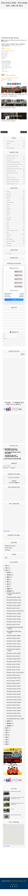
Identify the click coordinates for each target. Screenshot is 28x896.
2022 (6, 742)
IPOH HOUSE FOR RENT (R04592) (14, 646)
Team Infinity (9, 548)
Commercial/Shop (10, 141)
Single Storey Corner (10, 177)
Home (6, 558)
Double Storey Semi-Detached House (14, 168)
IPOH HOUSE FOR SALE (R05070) (14, 661)
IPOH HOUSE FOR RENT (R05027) (14, 713)
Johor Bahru (9, 253)
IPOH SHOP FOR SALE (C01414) (13, 624)
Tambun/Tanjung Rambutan (12, 230)
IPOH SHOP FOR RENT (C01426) (13, 667)
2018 (6, 737)
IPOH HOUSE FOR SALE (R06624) (8, 107)
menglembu (8, 243)
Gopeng (8, 211)
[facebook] (10, 886)
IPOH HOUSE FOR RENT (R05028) (14, 678)
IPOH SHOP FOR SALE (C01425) (13, 664)
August (8, 588)
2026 (20, 286)
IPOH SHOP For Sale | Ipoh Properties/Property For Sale (11, 456)
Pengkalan (8, 219)
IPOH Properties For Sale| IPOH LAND (13, 459)
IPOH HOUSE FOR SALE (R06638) (8, 121)
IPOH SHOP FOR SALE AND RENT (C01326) (13, 650)
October (9, 721)
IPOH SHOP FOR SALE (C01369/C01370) (15, 611)
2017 (6, 735)
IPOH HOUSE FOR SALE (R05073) (14, 697)
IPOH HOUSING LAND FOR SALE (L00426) (15, 719)
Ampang (8, 191)
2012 (6, 568)
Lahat (7, 215)
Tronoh (7, 237)
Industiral (8, 143)
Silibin (7, 224)
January (9, 572)
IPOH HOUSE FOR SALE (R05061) (14, 686)
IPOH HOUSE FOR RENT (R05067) (14, 659)
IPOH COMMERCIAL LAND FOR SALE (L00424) (14, 632)
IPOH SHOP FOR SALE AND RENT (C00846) (13, 593)
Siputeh (7, 228)
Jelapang (8, 213)
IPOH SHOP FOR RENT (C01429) (13, 705)
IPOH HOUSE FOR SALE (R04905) (16, 814)
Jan (15, 286)
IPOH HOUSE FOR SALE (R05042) (14, 616)
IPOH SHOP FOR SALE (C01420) (13, 656)
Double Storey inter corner (12, 173)
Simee (7, 226)
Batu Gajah (8, 193)
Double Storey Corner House (12, 166)
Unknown (8, 550)
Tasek (7, 232)
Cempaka (8, 204)
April (8, 579)
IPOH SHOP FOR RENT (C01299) (13, 683)
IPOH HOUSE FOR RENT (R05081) (14, 691)
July (8, 586)
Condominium (9, 160)
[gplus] (15, 886)
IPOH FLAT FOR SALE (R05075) (13, 680)
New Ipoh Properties (10, 546)
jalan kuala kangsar (10, 241)
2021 (6, 739)
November (9, 723)
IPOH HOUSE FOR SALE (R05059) (14, 613)
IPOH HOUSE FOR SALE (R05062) (14, 694)
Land (7, 145)
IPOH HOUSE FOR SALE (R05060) (14, 603)
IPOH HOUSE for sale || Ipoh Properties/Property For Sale (11, 449)
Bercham (8, 198)
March (8, 577)
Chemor (8, 206)
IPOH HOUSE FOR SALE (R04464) (14, 635)
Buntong (8, 200)
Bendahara (8, 196)
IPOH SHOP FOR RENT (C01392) (13, 675)
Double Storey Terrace (11, 170)
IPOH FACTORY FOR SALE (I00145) (14, 700)
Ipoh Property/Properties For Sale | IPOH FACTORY (13, 452)
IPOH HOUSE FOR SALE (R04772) (14, 644)
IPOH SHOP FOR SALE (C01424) (13, 670)
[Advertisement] (14, 22)
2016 (6, 732)
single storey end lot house (12, 181)
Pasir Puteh (8, 217)
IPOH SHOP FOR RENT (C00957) (13, 608)
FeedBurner (16, 482)
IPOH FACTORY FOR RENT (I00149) (14, 716)
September (9, 591)
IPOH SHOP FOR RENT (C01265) (13, 638)
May (8, 582)
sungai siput (9, 245)
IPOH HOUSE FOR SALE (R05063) (14, 653)
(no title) (12, 809)
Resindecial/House (10, 148)
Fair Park (8, 208)
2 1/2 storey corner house (12, 155)
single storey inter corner (12, 183)
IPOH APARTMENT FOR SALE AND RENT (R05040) (15, 628)
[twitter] (12, 886)
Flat (7, 175)
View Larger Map (6, 531)
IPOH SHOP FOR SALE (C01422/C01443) (15, 672)
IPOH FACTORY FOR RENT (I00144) (14, 600)
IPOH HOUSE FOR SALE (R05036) (14, 619)
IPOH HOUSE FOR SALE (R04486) (14, 710)
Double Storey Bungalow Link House (14, 164)
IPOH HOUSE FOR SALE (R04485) (14, 708)
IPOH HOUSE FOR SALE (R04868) (14, 641)
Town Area (8, 234)
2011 (6, 566)
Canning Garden (9, 202)
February (9, 575)
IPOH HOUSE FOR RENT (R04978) (14, 597)
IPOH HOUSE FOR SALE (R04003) (14, 605)
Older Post (23, 132)
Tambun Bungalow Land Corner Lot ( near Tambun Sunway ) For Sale (17, 798)
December (9, 726)
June (8, 584)
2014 (6, 728)
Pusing (7, 221)
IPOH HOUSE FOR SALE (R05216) (16, 791)
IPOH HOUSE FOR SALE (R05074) (14, 689)
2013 (6, 570)
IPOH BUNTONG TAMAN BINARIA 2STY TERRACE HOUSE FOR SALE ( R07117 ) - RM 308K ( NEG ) (14, 95)
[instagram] (17, 886)
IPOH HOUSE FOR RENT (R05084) (14, 702)
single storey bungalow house (12, 179)
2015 (6, 730)
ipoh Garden (21, 40)
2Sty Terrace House (10, 157)
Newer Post (4, 132)
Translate (13, 468)
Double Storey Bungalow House (13, 162)
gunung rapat (9, 239)
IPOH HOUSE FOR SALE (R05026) (14, 622)
